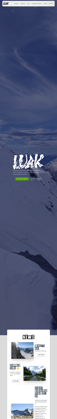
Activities (23, 3)
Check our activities (22, 179)
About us (16, 3)
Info (28, 3)
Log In (51, 3)
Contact (45, 3)
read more (41, 354)
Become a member (36, 3)
